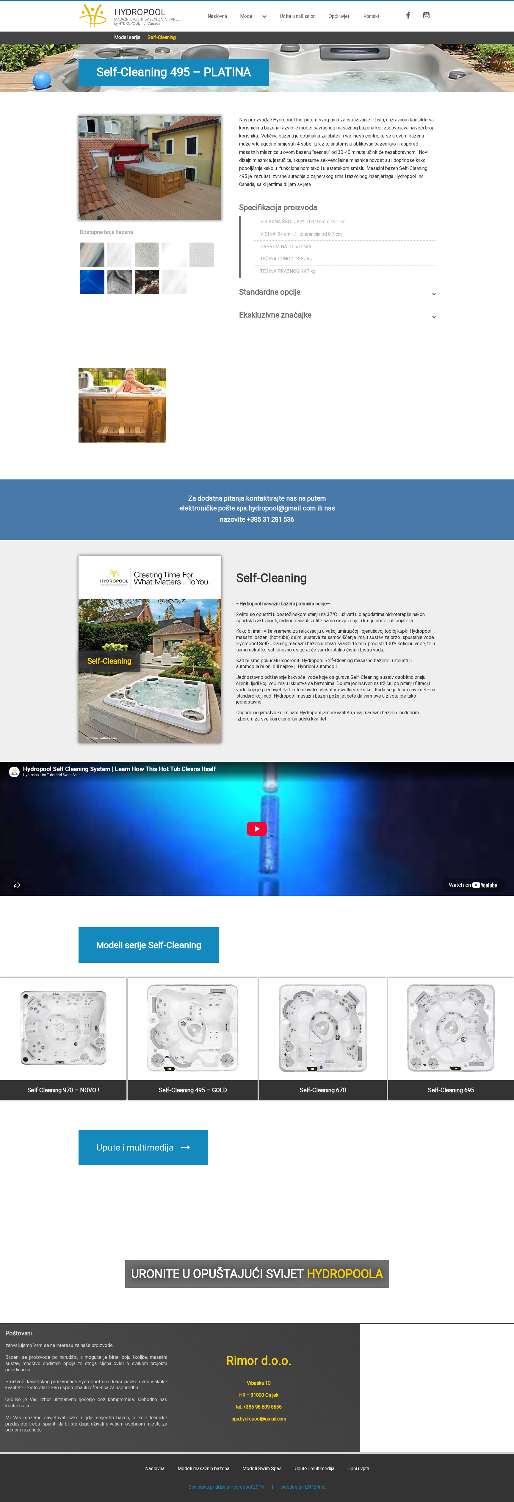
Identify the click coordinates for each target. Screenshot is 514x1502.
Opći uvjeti (339, 16)
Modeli (247, 16)
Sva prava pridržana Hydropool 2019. (227, 1487)
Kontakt (371, 16)
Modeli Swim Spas (262, 1468)
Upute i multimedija (135, 1147)
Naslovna (217, 16)
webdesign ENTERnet (303, 1487)
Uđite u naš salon (298, 16)
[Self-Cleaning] (150, 740)
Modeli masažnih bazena (203, 1468)
